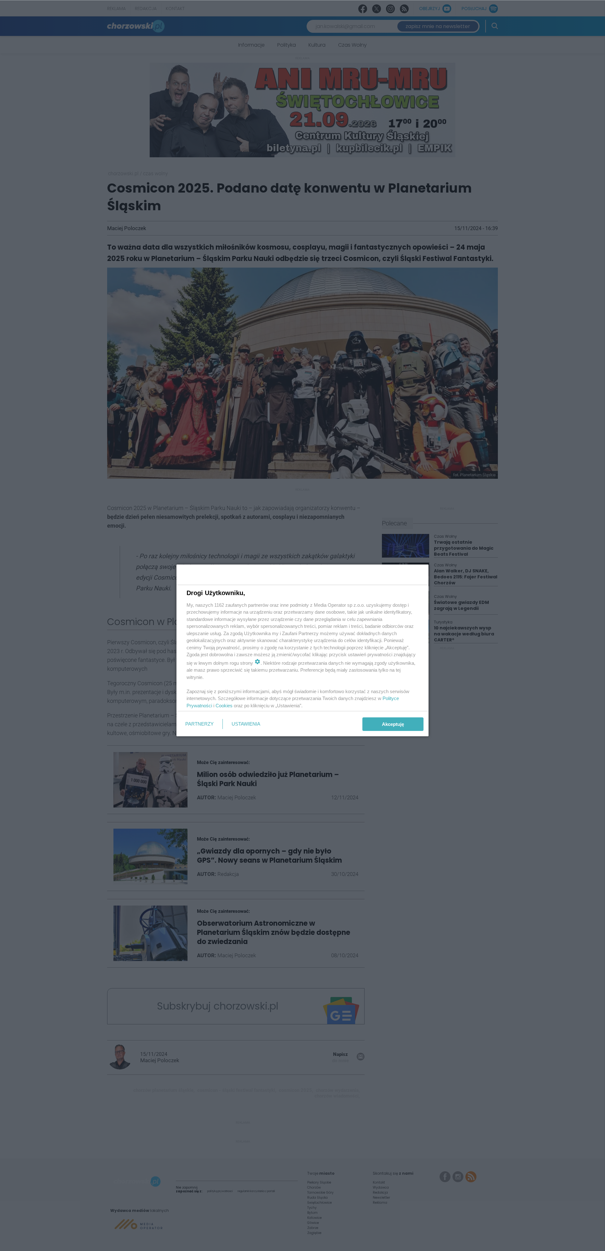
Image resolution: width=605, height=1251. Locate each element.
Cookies (224, 705)
